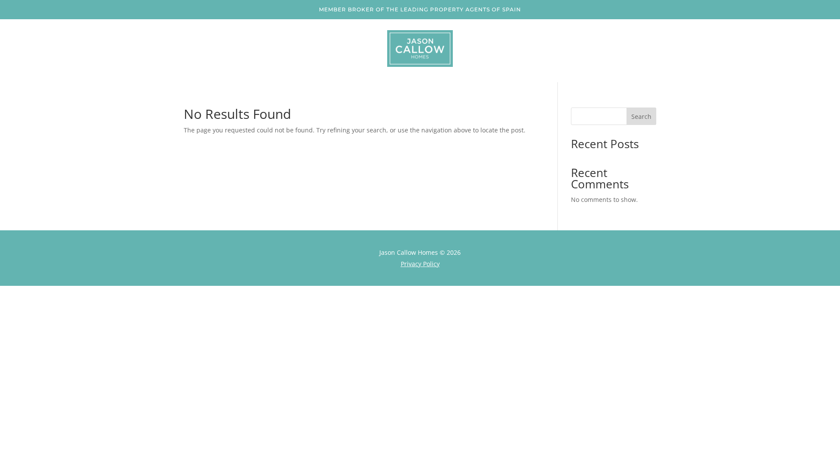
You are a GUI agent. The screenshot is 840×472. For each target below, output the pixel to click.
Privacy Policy (420, 264)
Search (641, 116)
